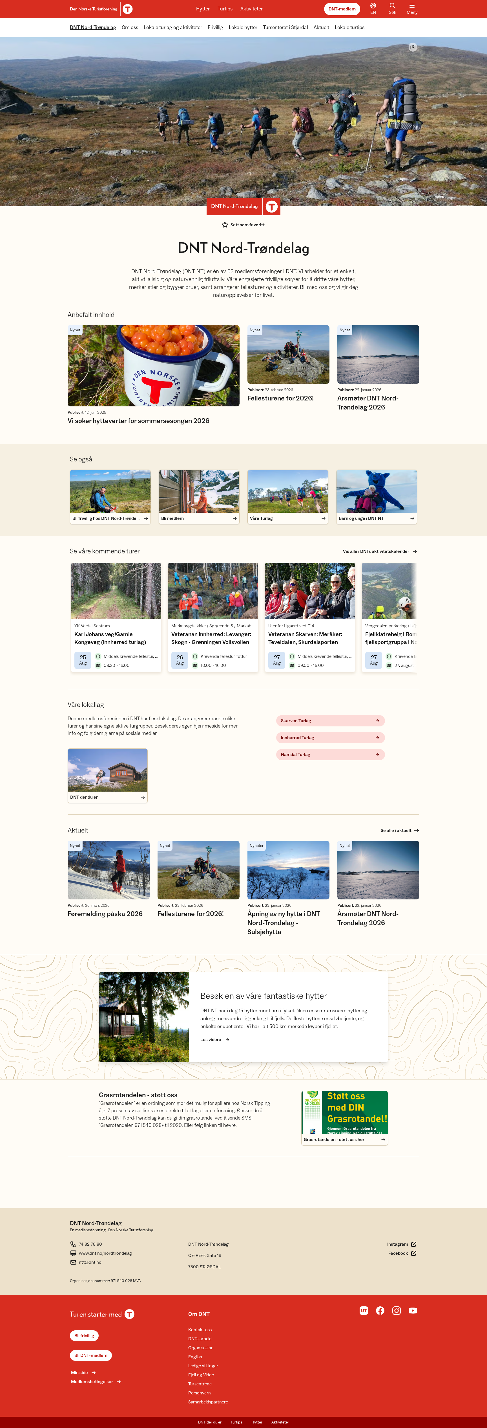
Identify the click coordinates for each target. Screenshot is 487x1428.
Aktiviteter (251, 9)
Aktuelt (321, 27)
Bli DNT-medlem (90, 1355)
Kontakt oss (200, 1330)
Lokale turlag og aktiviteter (173, 27)
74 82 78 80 (90, 1244)
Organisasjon (201, 1348)
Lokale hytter (243, 27)
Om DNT (199, 1314)
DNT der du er (210, 1422)
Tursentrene (200, 1384)
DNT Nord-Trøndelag (93, 27)
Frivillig (215, 27)
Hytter (203, 9)
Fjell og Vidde (201, 1375)
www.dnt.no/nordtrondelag (105, 1253)
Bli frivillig (84, 1336)
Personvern (199, 1393)
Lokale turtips (349, 27)
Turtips (225, 9)
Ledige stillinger (203, 1366)
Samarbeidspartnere (208, 1402)
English (195, 1357)
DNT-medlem (342, 9)
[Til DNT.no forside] (100, 9)
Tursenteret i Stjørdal (285, 27)
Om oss (130, 27)
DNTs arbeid (200, 1339)
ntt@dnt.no (90, 1262)
